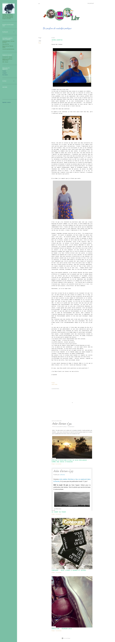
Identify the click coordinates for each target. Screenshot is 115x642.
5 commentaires (58, 514)
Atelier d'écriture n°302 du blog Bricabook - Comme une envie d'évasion (70, 461)
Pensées (39, 43)
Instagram (4, 72)
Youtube (4, 71)
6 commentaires (58, 463)
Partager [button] (39, 38)
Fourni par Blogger (67, 638)
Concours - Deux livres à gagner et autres (69, 570)
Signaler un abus (6, 102)
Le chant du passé (59, 512)
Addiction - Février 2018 (62, 628)
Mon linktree (5, 74)
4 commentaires (58, 572)
